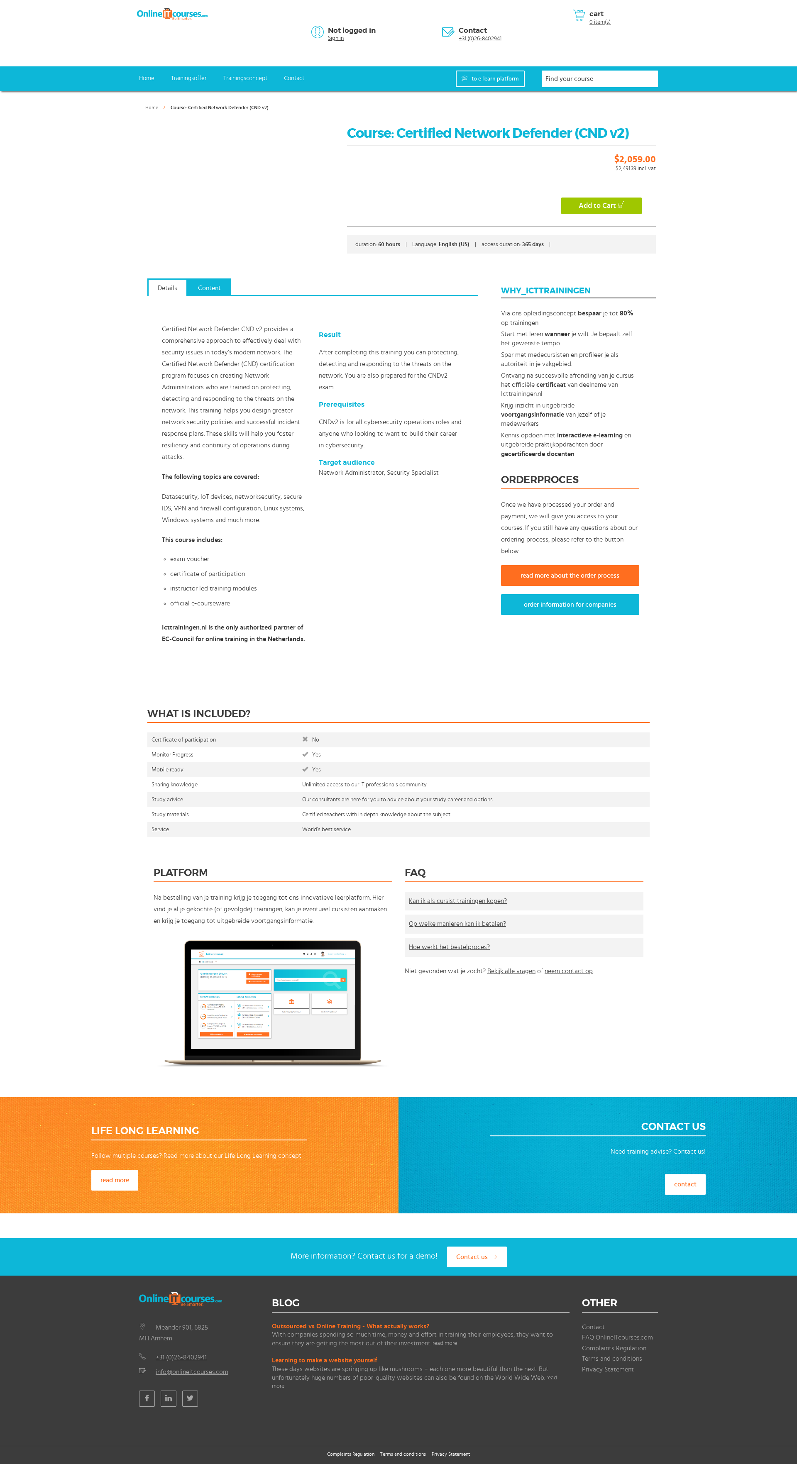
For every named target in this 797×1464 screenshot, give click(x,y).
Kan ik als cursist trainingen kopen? (458, 901)
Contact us (472, 1257)
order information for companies (570, 604)
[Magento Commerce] (172, 14)
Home (146, 78)
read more (114, 1180)
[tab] (167, 291)
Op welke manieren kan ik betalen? (457, 923)
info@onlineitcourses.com (192, 1372)
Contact (473, 30)
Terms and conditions (612, 1358)
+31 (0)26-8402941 (480, 38)
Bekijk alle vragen (511, 971)
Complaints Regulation (614, 1348)
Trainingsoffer (189, 78)
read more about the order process (570, 575)
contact (685, 1184)
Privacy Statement (608, 1369)
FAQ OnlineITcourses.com (617, 1337)
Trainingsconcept (245, 78)
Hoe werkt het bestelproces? (449, 947)
